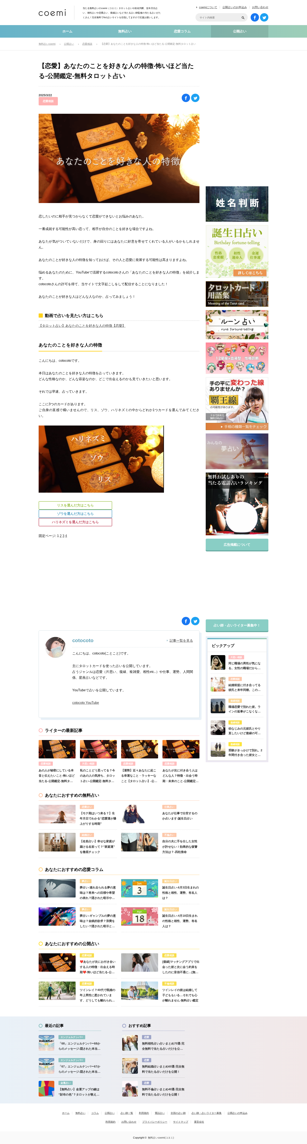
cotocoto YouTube (85, 702)
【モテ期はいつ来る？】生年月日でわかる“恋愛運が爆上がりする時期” (98, 818)
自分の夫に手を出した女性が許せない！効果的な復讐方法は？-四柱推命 (179, 846)
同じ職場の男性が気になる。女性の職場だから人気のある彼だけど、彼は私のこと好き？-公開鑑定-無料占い (245, 666)
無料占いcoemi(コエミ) (161, 1137)
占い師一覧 (127, 1113)
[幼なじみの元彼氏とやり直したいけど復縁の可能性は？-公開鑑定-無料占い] (218, 727)
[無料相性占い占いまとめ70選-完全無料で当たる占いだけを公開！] (130, 1043)
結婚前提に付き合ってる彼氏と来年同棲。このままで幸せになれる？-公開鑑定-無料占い (245, 687)
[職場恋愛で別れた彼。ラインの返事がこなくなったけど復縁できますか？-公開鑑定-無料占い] (218, 706)
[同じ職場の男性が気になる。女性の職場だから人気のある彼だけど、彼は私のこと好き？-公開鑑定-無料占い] (218, 662)
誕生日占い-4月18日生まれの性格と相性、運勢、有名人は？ (180, 921)
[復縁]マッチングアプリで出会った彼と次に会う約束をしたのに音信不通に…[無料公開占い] (180, 967)
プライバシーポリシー (154, 1121)
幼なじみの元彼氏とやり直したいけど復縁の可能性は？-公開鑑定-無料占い (245, 731)
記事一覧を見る (181, 640)
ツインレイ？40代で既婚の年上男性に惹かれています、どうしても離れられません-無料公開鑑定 (97, 995)
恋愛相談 (48, 101)
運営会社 (199, 1121)
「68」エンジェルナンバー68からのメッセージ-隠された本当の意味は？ (79, 1046)
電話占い (160, 1113)
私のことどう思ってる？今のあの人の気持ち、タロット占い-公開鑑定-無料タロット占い (97, 776)
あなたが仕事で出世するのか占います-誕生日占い (179, 816)
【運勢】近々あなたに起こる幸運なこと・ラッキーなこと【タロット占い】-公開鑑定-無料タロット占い (139, 776)
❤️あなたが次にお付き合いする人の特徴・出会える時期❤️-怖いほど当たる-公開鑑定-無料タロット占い (97, 967)
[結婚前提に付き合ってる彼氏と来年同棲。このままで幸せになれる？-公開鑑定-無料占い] (218, 684)
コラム (95, 1113)
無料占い (125, 31)
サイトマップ (180, 1121)
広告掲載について (237, 544)
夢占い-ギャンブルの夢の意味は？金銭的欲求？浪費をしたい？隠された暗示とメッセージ (98, 921)
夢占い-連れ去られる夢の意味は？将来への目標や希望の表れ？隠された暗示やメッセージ (98, 893)
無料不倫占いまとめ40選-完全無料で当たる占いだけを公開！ (163, 1092)
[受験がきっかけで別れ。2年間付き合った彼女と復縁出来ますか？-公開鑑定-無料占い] (218, 749)
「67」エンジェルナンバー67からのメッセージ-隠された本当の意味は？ (79, 1069)
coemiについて (208, 7)
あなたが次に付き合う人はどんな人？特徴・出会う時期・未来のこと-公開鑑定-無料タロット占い (180, 776)
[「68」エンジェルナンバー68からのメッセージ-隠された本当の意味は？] (46, 1043)
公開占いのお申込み (234, 7)
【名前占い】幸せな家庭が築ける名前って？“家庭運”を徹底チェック (97, 846)
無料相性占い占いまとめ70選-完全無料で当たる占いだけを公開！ (163, 1046)
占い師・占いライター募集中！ (237, 625)
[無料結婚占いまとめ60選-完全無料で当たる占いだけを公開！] (130, 1066)
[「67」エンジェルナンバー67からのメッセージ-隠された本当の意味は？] (46, 1066)
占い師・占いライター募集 (207, 1113)
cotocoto (83, 640)
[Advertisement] (79, 581)
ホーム (67, 31)
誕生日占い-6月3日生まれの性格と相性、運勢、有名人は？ (180, 893)
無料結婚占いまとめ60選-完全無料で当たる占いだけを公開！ (163, 1069)
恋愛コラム (182, 31)
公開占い (239, 31)
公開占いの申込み (237, 1113)
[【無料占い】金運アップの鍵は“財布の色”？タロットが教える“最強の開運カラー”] (46, 1089)
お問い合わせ (260, 7)
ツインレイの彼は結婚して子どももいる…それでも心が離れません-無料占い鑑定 (180, 995)
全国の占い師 (178, 1113)
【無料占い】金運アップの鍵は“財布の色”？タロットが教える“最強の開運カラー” (78, 1092)
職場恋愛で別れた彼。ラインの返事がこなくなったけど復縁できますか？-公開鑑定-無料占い (245, 709)
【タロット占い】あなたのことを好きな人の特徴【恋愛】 (82, 325)
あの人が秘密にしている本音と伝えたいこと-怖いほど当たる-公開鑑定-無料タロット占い (57, 776)
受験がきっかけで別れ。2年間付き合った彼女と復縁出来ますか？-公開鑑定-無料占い (245, 753)
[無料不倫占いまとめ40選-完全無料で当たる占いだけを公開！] (130, 1089)
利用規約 (144, 1113)
